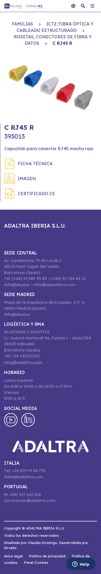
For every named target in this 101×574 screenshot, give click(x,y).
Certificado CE (36, 193)
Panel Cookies (36, 562)
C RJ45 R (62, 43)
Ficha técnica (35, 163)
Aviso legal (13, 556)
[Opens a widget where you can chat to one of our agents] (81, 564)
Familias (22, 24)
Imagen (27, 178)
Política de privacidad (47, 556)
